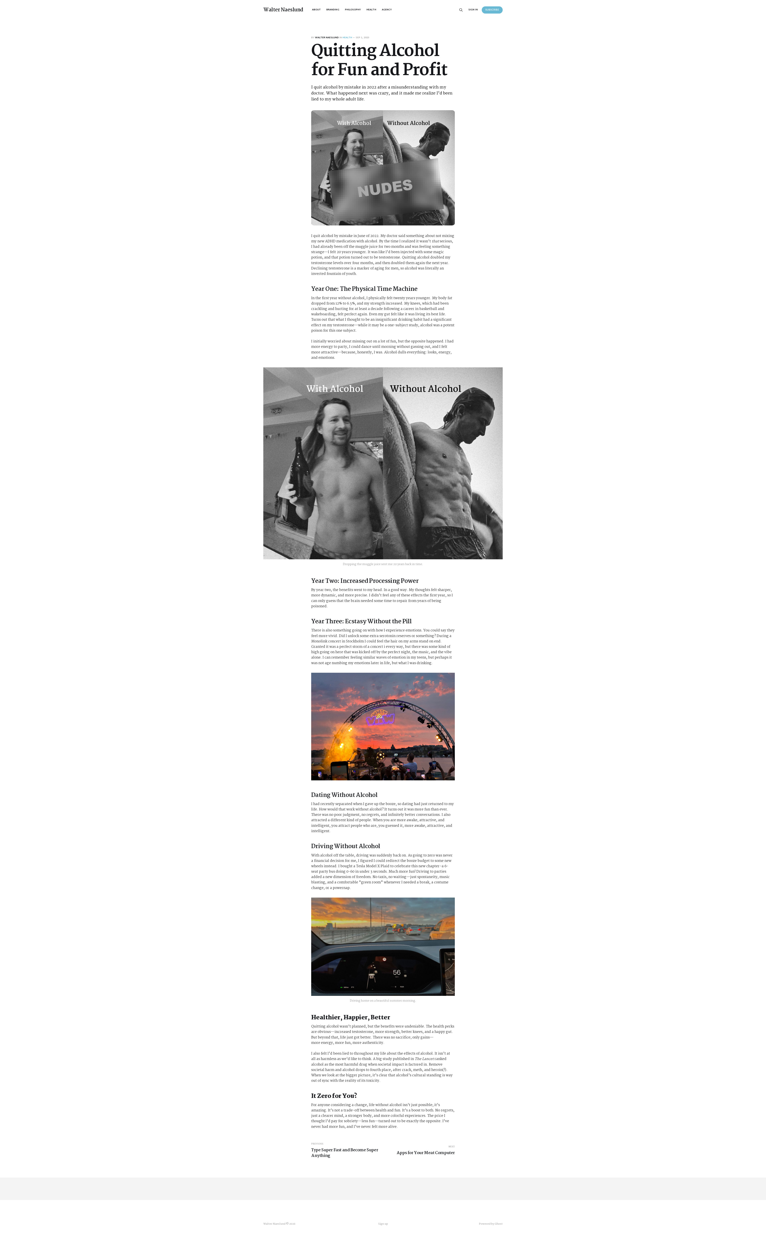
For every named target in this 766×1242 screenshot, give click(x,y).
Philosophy (353, 10)
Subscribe (492, 10)
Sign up (383, 1224)
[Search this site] (461, 10)
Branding (332, 10)
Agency (387, 10)
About (316, 10)
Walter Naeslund (283, 10)
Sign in (473, 10)
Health (371, 10)
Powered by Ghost (491, 1224)
